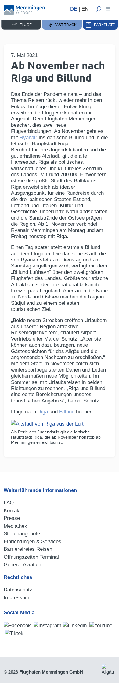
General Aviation (22, 564)
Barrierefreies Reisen (28, 549)
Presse (12, 518)
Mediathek (15, 526)
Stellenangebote (22, 534)
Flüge (24, 25)
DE (73, 9)
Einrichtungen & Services (32, 541)
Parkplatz (103, 25)
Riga (43, 412)
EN (84, 9)
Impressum (16, 598)
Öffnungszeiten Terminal (31, 557)
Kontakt (12, 510)
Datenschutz (18, 590)
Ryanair (28, 137)
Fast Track (64, 25)
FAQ (9, 503)
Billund (66, 412)
